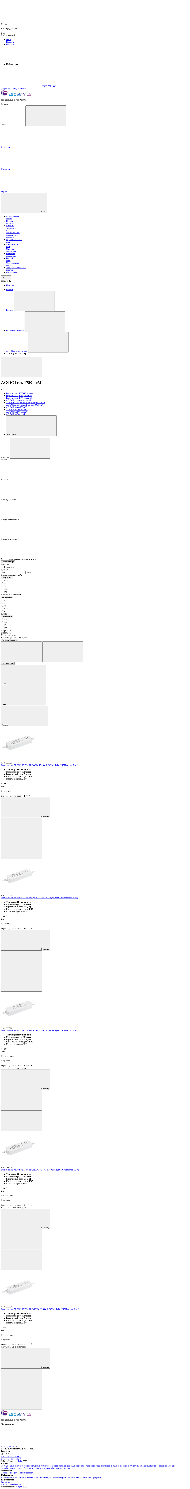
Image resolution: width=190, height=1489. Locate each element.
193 (6, 628)
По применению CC (10, 539)
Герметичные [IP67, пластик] (19, 395)
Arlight (19, 1461)
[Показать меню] (34, 301)
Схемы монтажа (76, 1477)
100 (6, 589)
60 (6, 583)
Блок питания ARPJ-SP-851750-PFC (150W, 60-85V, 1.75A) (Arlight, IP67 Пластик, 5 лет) (40, 1309)
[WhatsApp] (20, 86)
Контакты (22, 88)
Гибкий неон (9, 259)
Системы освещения (11, 250)
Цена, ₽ (4, 570)
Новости (10, 42)
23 (6, 600)
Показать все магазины (11, 1456)
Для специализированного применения (18, 559)
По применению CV (10, 519)
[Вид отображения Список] (62, 651)
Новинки (10, 285)
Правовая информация (11, 1459)
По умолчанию (8, 663)
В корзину (45, 816)
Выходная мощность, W (11, 575)
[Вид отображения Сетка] (21, 651)
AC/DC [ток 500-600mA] (17, 412)
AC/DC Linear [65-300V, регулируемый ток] (25, 402)
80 (6, 586)
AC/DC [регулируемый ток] (18, 400)
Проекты (10, 44)
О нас (8, 40)
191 (6, 625)
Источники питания (11, 222)
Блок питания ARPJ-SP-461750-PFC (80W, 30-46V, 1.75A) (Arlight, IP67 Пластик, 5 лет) (39, 1030)
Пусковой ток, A (8, 635)
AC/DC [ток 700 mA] (15, 414)
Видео (12, 1477)
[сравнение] (21, 828)
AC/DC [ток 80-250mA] (16, 407)
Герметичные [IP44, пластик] (19, 398)
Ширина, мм (6, 630)
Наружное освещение (11, 254)
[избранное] (21, 848)
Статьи (42, 1477)
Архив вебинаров (31, 1477)
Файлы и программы (93, 1477)
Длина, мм (5, 614)
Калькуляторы (63, 1477)
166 (6, 622)
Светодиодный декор (14, 1468)
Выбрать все (7, 577)
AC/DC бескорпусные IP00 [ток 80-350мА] (25, 405)
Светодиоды (11, 272)
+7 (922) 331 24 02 (9, 1446)
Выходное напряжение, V (12, 594)
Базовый (5, 479)
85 (6, 611)
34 (6, 603)
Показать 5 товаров (9, 640)
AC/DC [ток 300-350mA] (17, 409)
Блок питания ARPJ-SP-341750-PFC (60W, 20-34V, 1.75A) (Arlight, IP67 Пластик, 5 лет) (39, 898)
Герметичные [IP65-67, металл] (19, 393)
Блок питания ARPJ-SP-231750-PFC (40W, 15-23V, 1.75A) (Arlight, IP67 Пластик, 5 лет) (39, 765)
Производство (12, 1473)
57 (6, 609)
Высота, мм (6, 633)
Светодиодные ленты (10, 1466)
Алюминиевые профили (12, 236)
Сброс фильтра (8, 562)
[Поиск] (45, 115)
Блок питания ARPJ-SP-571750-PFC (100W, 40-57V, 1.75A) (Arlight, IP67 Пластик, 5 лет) (40, 1170)
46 (6, 606)
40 (6, 581)
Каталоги (5, 1477)
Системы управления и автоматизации (55, 1466)
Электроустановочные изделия (37, 1468)
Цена (4, 684)
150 (6, 592)
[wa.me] (20, 1444)
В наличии (9, 567)
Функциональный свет (104, 1466)
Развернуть (12, 435)
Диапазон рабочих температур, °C (16, 637)
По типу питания (9, 499)
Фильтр (5, 725)
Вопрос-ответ (51, 1477)
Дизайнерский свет (122, 1466)
